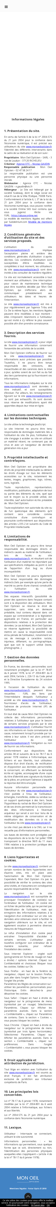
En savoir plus (38, 1205)
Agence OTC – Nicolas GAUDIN (33, 164)
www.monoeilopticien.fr (39, 146)
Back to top (28, 1196)
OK (48, 1205)
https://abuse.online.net (24, 215)
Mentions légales (18, 1188)
